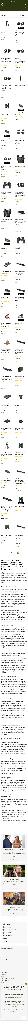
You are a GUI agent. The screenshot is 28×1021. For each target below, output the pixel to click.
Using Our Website (5, 980)
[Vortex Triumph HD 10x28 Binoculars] (7, 427)
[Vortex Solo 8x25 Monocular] (21, 112)
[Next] (18, 553)
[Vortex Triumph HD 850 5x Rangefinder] (21, 375)
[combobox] (14, 8)
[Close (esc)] (26, 984)
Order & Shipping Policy (6, 963)
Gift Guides (3, 974)
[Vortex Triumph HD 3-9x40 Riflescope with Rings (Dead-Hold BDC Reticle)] (7, 377)
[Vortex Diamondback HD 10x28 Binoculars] (7, 533)
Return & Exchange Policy (7, 961)
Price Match (4, 965)
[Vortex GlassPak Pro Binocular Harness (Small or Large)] (7, 348)
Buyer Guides (4, 972)
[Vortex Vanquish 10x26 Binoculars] (7, 218)
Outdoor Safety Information (7, 978)
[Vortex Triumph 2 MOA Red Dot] (21, 402)
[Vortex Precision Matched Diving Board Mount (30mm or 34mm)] (21, 220)
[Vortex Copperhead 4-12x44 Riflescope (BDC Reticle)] (21, 271)
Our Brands (3, 955)
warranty (22, 603)
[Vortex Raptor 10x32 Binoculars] (21, 246)
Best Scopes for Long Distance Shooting (14, 820)
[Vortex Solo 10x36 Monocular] (7, 296)
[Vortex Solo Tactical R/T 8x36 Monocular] (7, 477)
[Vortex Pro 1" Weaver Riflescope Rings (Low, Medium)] (7, 165)
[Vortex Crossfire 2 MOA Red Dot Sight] (21, 427)
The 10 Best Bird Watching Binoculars (13, 814)
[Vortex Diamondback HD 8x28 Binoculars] (21, 451)
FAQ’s (2, 976)
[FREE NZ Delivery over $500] (14, 841)
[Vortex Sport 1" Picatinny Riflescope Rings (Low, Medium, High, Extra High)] (21, 58)
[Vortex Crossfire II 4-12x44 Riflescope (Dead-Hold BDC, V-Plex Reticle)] (21, 534)
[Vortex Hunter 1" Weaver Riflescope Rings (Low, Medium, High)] (21, 31)
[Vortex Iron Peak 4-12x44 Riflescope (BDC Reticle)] (21, 296)
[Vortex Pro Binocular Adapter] (21, 84)
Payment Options (5, 959)
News (2, 982)
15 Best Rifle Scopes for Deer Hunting (13, 810)
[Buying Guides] (14, 871)
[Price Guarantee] (14, 898)
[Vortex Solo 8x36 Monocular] (7, 246)
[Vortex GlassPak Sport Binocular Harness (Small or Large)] (7, 322)
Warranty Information (6, 957)
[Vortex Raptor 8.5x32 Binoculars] (7, 191)
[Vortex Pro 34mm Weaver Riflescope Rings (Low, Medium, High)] (21, 192)
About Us (3, 951)
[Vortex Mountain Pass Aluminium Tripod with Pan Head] (7, 452)
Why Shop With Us (5, 953)
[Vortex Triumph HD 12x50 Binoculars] (7, 270)
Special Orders (4, 967)
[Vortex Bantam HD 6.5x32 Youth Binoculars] (7, 112)
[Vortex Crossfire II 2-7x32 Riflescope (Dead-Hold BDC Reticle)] (21, 349)
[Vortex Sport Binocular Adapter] (7, 29)
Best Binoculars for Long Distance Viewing (15, 812)
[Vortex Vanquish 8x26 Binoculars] (21, 165)
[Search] (25, 8)
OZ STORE (15, 1)
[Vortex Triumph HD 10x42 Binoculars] (7, 402)
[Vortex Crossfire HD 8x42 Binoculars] (21, 505)
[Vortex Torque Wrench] (21, 322)
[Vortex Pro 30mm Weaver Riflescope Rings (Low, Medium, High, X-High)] (21, 139)
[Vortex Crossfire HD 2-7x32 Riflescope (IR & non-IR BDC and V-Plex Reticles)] (7, 506)
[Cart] (22, 4)
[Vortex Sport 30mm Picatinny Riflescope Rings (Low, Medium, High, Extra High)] (7, 86)
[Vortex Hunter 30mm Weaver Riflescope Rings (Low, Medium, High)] (7, 58)
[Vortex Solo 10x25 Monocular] (7, 138)
